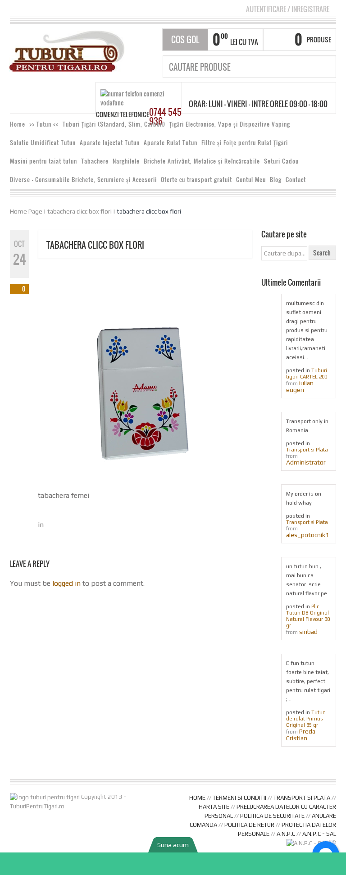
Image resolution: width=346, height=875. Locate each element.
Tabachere (95, 161)
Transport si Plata (307, 449)
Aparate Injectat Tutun (110, 142)
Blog (276, 179)
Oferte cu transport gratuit (196, 179)
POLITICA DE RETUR (249, 824)
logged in (66, 583)
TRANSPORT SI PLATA (301, 797)
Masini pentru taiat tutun (43, 161)
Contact (296, 179)
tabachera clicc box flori (79, 211)
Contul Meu (251, 179)
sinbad (308, 631)
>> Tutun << (44, 124)
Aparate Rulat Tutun (170, 142)
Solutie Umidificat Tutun (43, 142)
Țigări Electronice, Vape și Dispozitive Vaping (229, 124)
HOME (197, 797)
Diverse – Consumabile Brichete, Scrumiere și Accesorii (83, 179)
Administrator (306, 462)
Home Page (26, 211)
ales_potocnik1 (307, 534)
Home (17, 124)
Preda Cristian (300, 735)
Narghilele (126, 161)
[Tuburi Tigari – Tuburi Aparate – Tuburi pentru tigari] (67, 50)
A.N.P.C (286, 833)
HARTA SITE (214, 806)
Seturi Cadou (281, 161)
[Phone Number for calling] (173, 863)
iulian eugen (300, 386)
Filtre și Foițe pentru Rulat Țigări (244, 142)
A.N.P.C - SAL (319, 833)
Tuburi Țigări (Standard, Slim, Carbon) (114, 124)
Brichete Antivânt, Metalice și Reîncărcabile (202, 161)
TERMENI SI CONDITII (239, 797)
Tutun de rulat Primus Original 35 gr (306, 719)
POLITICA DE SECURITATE (272, 815)
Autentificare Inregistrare (287, 9)
